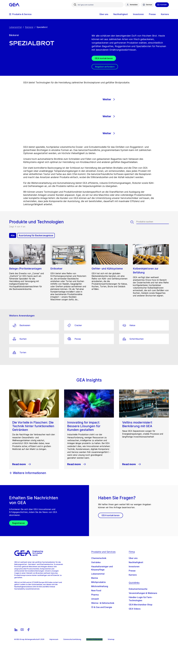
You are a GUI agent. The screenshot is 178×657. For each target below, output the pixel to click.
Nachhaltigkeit (136, 562)
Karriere (133, 575)
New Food (96, 590)
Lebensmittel (15, 27)
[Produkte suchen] (133, 222)
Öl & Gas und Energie (101, 607)
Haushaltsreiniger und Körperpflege (102, 568)
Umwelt (95, 599)
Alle (13, 235)
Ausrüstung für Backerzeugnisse (36, 235)
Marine (94, 578)
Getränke (96, 562)
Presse (132, 570)
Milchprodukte (98, 582)
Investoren (134, 566)
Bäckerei (29, 27)
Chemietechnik (98, 558)
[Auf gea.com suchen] (75, 4)
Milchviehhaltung (99, 586)
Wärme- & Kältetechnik (102, 603)
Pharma (95, 594)
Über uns (133, 558)
